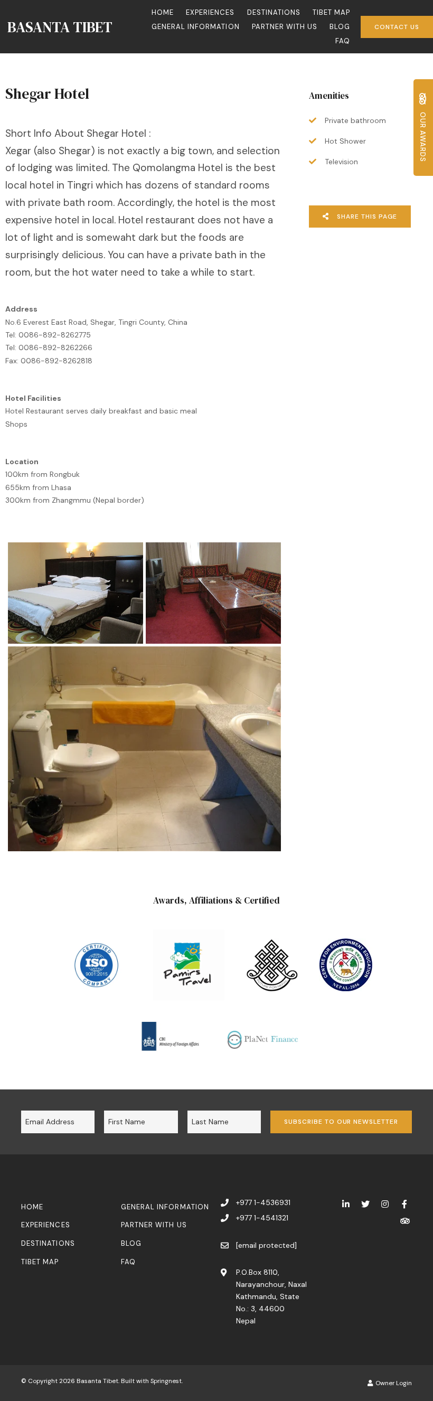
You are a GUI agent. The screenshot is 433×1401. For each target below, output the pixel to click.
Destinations (273, 12)
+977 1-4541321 (262, 1218)
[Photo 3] (144, 748)
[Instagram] (385, 1204)
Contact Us (396, 27)
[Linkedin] (345, 1204)
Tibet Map (331, 12)
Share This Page (366, 216)
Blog (340, 26)
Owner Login (393, 1383)
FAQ (342, 40)
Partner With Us (285, 26)
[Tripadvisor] (404, 1221)
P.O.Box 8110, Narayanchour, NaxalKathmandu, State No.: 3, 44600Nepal (271, 1296)
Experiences (210, 12)
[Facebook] (404, 1204)
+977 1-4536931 (263, 1202)
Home (163, 12)
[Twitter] (365, 1204)
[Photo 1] (75, 593)
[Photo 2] (213, 593)
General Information (196, 26)
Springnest (166, 1381)
